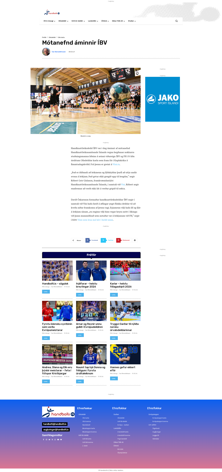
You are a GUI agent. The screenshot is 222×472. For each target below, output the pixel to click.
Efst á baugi (45, 286)
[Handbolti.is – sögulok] (57, 271)
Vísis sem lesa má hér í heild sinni (95, 219)
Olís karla (61, 37)
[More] (134, 240)
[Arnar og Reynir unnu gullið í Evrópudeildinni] (91, 311)
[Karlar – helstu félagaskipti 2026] (125, 271)
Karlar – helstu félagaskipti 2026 (121, 285)
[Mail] (49, 439)
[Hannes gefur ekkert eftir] (125, 354)
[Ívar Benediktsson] (46, 52)
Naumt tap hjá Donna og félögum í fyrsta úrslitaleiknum (90, 370)
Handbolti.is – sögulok (55, 283)
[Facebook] (43, 439)
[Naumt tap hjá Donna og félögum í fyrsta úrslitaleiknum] (91, 354)
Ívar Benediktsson (59, 51)
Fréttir (44, 37)
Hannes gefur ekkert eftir (122, 369)
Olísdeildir (52, 37)
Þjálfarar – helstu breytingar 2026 (86, 285)
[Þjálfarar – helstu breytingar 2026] (91, 271)
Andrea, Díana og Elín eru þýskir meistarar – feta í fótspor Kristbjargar (57, 370)
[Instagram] (46, 439)
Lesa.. (46, 291)
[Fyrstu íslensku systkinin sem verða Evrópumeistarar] (57, 311)
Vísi (123, 184)
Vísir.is (116, 164)
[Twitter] (52, 439)
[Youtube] (58, 439)
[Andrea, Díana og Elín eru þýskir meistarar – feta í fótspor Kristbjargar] (57, 354)
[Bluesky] (61, 439)
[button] (176, 20)
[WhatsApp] (55, 439)
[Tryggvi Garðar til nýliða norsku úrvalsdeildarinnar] (125, 311)
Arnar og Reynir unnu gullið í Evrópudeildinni (89, 325)
